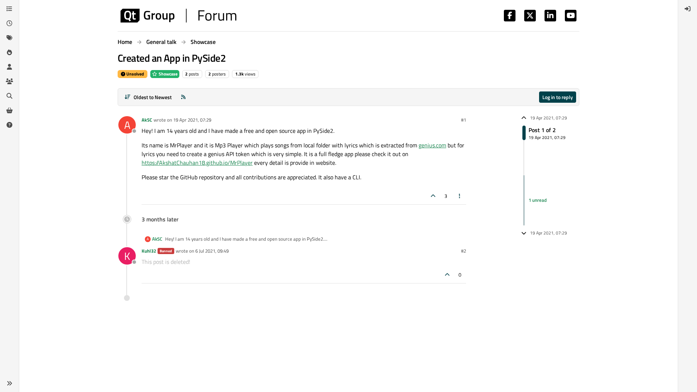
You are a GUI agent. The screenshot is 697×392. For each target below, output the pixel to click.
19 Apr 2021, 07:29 (192, 119)
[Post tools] (459, 195)
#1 (463, 119)
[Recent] (9, 23)
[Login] (687, 9)
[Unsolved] (9, 125)
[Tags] (9, 38)
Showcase (168, 73)
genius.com (432, 145)
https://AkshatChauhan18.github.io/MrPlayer (197, 162)
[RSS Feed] (183, 97)
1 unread (538, 200)
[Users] (9, 67)
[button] (9, 383)
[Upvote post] (433, 195)
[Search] (9, 96)
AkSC (147, 119)
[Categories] (9, 9)
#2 (463, 250)
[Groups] (9, 81)
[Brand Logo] (178, 16)
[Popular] (9, 52)
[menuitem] (687, 9)
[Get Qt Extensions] (9, 110)
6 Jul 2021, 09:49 (212, 250)
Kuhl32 (149, 250)
